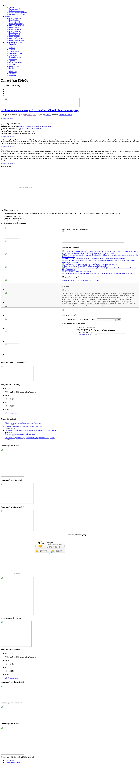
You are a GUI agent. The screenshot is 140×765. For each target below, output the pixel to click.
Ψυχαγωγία (12, 73)
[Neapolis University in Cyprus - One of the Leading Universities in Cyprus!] (16, 646)
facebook (74, 280)
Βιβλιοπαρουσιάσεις (15, 46)
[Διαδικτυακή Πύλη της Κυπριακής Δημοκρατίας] (17, 614)
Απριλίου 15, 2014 (30, 115)
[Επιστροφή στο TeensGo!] (17, 503)
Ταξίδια (11, 68)
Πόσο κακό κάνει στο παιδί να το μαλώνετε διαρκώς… (23, 423)
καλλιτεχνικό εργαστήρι (17, 14)
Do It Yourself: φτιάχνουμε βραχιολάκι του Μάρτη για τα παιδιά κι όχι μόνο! (30, 438)
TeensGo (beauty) (15, 18)
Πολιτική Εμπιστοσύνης (13, 762)
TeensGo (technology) (16, 38)
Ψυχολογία (12, 75)
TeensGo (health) (14, 31)
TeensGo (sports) (14, 37)
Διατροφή (12, 48)
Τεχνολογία (13, 72)
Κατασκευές (13, 59)
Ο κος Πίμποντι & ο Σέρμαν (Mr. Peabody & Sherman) (118, 273)
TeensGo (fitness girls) (16, 25)
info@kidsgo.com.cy (85, 334)
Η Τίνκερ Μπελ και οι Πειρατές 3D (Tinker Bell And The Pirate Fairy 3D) (40, 110)
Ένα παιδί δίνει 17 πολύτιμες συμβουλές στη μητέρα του (23, 427)
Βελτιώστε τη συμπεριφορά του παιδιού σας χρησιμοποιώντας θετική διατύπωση (31, 430)
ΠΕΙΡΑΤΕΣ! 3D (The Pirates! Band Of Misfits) (110, 259)
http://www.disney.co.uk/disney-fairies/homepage (36, 126)
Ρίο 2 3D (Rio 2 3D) (84, 271)
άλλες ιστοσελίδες (15, 9)
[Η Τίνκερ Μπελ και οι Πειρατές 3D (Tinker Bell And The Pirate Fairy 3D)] (8, 118)
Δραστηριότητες (14, 51)
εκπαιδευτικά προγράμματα (18, 13)
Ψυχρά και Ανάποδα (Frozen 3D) (96, 266)
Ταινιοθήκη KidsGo (15, 66)
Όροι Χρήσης (9, 760)
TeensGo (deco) (14, 20)
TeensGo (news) (14, 35)
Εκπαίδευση (13, 55)
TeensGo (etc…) (14, 22)
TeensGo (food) (14, 27)
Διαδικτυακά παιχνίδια (16, 11)
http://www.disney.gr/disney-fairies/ (31, 128)
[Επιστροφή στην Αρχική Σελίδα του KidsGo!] (12, 476)
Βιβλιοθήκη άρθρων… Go (13, 42)
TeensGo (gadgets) (15, 29)
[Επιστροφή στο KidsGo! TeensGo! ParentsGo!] (17, 380)
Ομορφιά (12, 61)
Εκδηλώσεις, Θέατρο (16, 53)
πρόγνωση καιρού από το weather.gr (50, 553)
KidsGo (7, 5)
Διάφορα (12, 49)
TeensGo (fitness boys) (16, 24)
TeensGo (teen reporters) (17, 40)
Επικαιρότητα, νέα (15, 57)
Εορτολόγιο (17, 573)
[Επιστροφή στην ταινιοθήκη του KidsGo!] (93, 242)
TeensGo (8, 16)
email (97, 280)
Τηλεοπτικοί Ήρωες (15, 62)
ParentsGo (12, 44)
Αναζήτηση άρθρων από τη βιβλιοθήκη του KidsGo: (79, 319)
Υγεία (11, 70)
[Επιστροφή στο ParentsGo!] (17, 530)
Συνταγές (12, 64)
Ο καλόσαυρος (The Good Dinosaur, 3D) (104, 264)
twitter (87, 280)
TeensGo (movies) (15, 33)
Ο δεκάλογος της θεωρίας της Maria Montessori (20, 434)
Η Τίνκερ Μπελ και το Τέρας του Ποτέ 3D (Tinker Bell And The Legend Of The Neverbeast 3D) (100, 252)
